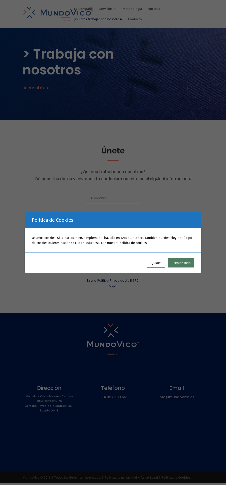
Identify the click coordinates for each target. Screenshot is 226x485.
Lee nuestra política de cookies (124, 243)
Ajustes (156, 263)
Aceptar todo (180, 263)
